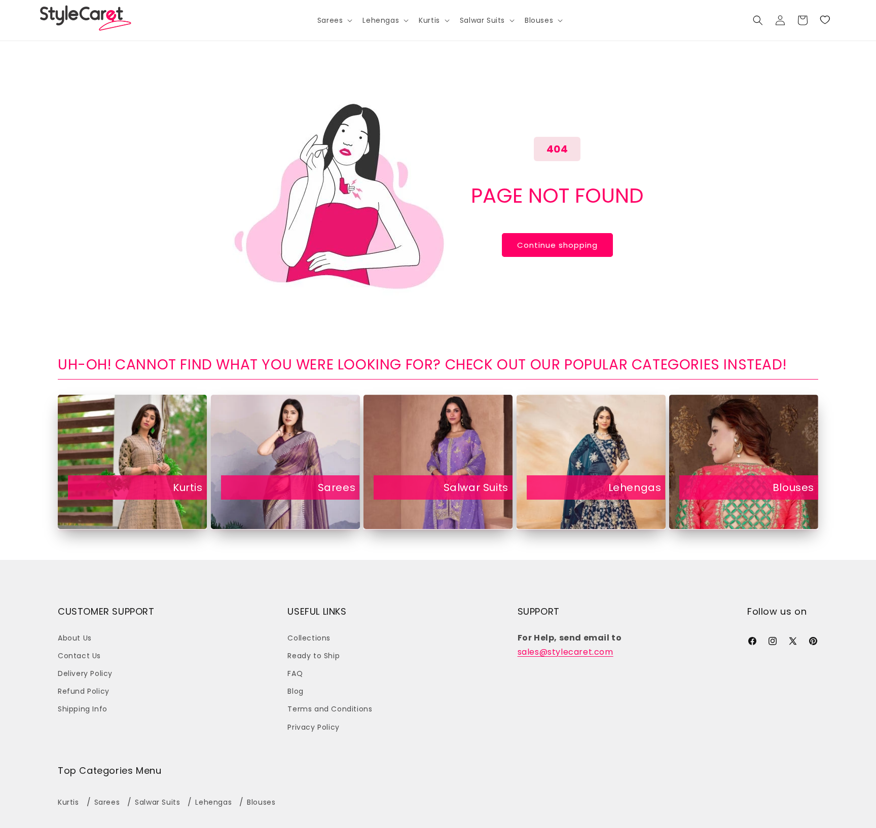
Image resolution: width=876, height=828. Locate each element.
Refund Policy (84, 691)
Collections (309, 638)
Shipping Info (82, 709)
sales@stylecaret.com (565, 652)
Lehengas (635, 487)
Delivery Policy (85, 673)
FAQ (295, 673)
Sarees (337, 487)
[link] (825, 20)
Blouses (793, 487)
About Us (75, 638)
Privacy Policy (313, 727)
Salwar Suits (476, 487)
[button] (334, 20)
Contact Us (79, 656)
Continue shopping (557, 245)
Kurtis (188, 487)
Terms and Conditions (329, 709)
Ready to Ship (313, 656)
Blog (295, 691)
